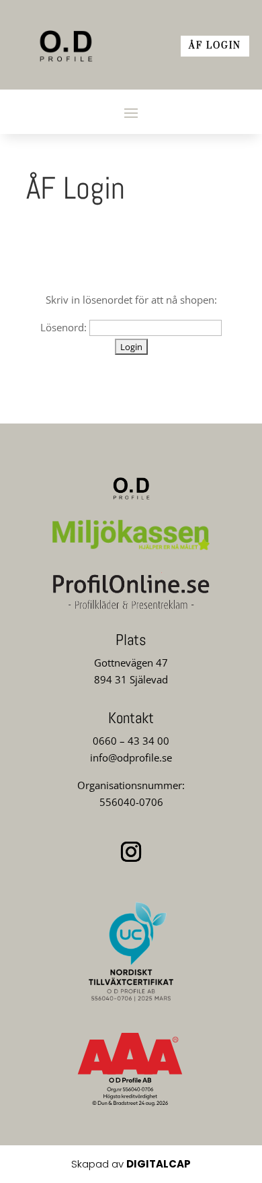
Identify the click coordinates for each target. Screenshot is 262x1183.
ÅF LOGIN (215, 45)
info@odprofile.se (131, 757)
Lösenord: (64, 327)
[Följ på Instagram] (131, 852)
